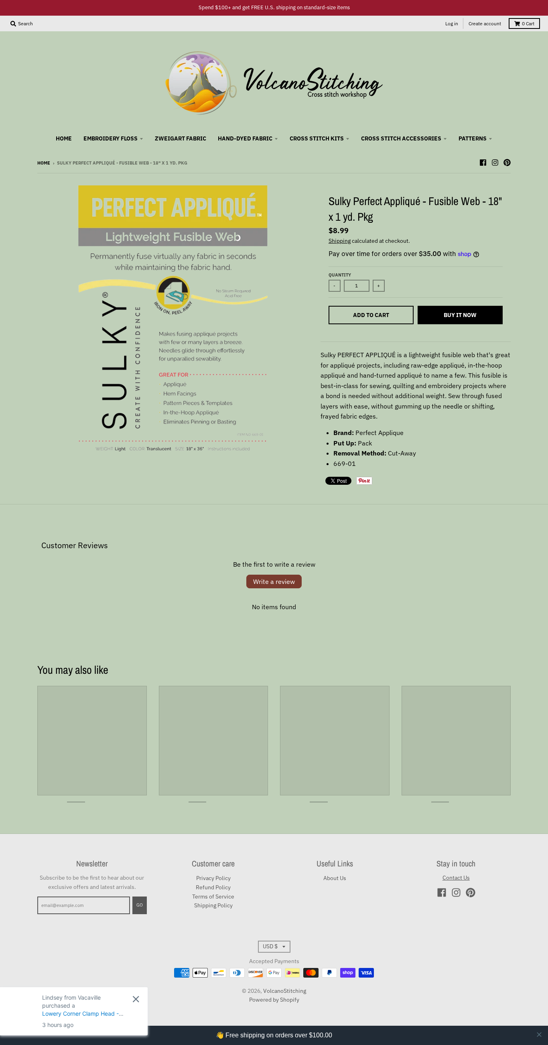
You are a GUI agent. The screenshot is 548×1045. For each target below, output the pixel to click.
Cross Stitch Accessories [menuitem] (401, 138)
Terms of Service (213, 896)
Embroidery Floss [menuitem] (110, 138)
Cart (528, 23)
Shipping (340, 240)
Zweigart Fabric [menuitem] (180, 138)
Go (139, 905)
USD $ (270, 946)
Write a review (274, 581)
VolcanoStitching (284, 990)
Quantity (340, 275)
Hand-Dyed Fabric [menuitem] (245, 138)
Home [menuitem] (64, 138)
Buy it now (460, 315)
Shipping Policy (213, 905)
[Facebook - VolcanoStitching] (483, 162)
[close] (539, 1034)
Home (43, 163)
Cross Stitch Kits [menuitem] (317, 138)
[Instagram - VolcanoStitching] (495, 162)
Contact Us (456, 877)
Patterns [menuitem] (473, 138)
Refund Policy (213, 887)
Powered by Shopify (274, 999)
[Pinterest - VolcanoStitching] (507, 162)
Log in (451, 23)
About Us (334, 878)
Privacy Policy (213, 878)
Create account (485, 23)
